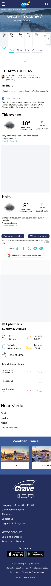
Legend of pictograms (14, 523)
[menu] (4, 4)
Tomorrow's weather (13, 236)
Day (12, 50)
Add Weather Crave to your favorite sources (27, 255)
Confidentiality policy (39, 568)
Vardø (24, 10)
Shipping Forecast (11, 536)
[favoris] (41, 17)
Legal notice (17, 563)
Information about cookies (17, 568)
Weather (3, 10)
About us (7, 514)
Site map (35, 563)
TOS (27, 563)
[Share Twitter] (29, 248)
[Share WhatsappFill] (41, 248)
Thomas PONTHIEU (32, 75)
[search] (47, 4)
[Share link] (17, 248)
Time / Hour (23, 50)
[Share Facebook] (23, 248)
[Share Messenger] (35, 248)
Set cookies (14, 572)
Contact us (7, 518)
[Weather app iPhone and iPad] (16, 554)
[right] (48, 38)
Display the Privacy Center (33, 572)
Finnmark (17, 10)
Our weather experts (13, 509)
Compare (37, 50)
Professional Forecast (13, 541)
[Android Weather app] (35, 554)
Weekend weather (38, 236)
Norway (10, 10)
